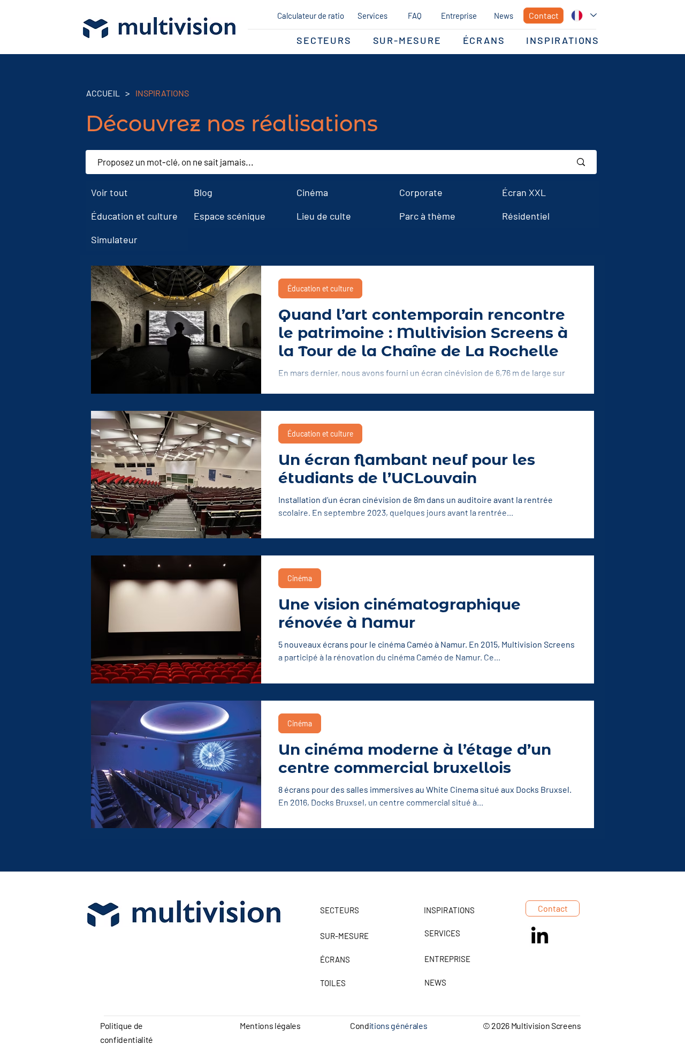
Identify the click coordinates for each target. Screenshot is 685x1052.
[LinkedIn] (539, 936)
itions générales (398, 1025)
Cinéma (299, 578)
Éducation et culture (320, 288)
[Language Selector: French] (584, 15)
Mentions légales (270, 1025)
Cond (359, 1025)
